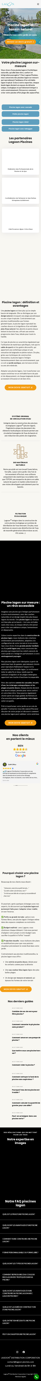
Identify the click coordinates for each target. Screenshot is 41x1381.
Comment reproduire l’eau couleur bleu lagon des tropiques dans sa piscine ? (18, 1277)
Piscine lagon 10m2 (21, 122)
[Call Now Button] (36, 1377)
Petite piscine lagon (20, 114)
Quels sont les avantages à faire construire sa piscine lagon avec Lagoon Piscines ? (17, 1293)
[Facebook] (23, 1352)
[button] (20, 1214)
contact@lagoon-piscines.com (20, 1362)
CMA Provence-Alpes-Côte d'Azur (20, 229)
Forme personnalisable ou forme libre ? (20, 1252)
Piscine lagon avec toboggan (20, 129)
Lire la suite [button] (6, 780)
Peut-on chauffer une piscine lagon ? (19, 1334)
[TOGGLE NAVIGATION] (33, 4)
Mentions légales (20, 1376)
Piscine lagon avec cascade (20, 107)
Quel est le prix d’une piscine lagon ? (18, 1214)
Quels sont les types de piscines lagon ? (20, 1263)
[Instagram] (17, 1352)
